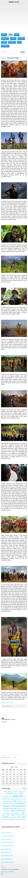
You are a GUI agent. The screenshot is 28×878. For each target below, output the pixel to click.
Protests (19, 808)
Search (22, 51)
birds (10, 817)
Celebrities (9, 793)
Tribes (7, 702)
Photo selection (10, 803)
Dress (4, 799)
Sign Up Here (7, 757)
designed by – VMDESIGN (7, 871)
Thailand (16, 813)
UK (20, 813)
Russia (24, 808)
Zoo (26, 815)
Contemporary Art (7, 796)
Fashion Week (18, 799)
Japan (24, 801)
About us (3, 867)
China (21, 793)
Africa (11, 702)
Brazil (15, 791)
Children (16, 793)
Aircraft (9, 791)
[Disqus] (13, 735)
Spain (12, 813)
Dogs (24, 796)
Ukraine (4, 815)
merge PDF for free (6, 849)
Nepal (4, 803)
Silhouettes (7, 810)
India (14, 801)
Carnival (20, 791)
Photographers (20, 803)
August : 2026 (14, 767)
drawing (14, 817)
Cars (24, 791)
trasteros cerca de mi (6, 852)
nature (23, 817)
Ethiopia (3, 702)
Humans (10, 801)
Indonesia (19, 801)
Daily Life (18, 796)
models (18, 817)
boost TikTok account (6, 859)
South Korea (7, 813)
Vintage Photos (20, 815)
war (25, 819)
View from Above (10, 815)
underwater (21, 819)
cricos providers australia (7, 862)
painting (4, 819)
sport (11, 819)
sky (8, 819)
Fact (2, 58)
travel (15, 819)
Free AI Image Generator (7, 836)
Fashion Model (10, 799)
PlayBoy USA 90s (5, 839)
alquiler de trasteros (6, 832)
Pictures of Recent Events (14, 806)
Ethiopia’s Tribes (13, 58)
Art (13, 791)
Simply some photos (17, 811)
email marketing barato (7, 855)
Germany (5, 801)
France (24, 799)
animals (5, 817)
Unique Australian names (7, 845)
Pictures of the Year (10, 808)
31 (17, 772)
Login (15, 757)
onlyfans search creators (7, 842)
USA (23, 813)
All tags (24, 788)
